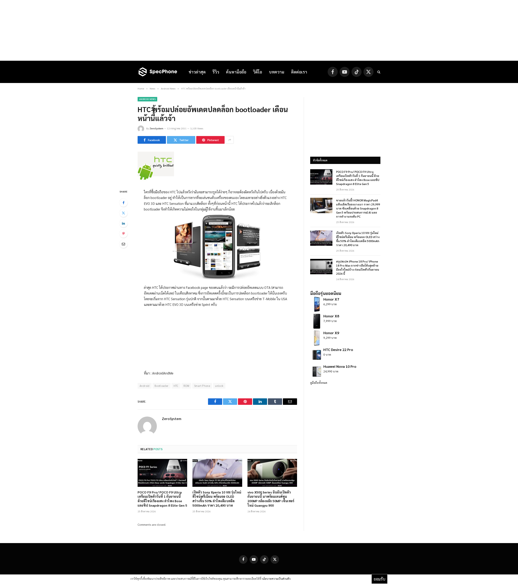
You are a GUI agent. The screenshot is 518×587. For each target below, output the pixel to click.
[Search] (378, 72)
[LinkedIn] (123, 223)
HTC (176, 385)
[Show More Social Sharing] (230, 140)
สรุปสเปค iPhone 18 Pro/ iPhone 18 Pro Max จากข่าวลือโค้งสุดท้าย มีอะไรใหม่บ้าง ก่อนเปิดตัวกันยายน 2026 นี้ (357, 267)
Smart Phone (202, 385)
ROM (186, 385)
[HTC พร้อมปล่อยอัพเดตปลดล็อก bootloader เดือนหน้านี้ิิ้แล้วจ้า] (156, 180)
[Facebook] (123, 203)
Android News (147, 99)
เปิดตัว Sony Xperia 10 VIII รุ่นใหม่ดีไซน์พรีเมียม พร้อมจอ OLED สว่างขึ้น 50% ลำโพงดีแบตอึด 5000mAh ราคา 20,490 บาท (216, 498)
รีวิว (215, 71)
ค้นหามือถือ (236, 71)
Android (145, 385)
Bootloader (162, 385)
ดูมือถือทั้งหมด (318, 382)
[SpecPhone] (158, 72)
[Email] (123, 244)
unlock (219, 385)
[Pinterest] (123, 234)
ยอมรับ (379, 579)
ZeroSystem (156, 128)
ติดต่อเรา (299, 71)
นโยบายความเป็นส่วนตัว (276, 578)
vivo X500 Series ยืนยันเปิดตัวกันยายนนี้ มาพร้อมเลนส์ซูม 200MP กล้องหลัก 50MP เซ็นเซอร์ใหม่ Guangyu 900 (270, 498)
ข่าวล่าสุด (197, 71)
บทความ (276, 71)
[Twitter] (123, 213)
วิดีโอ (257, 71)
